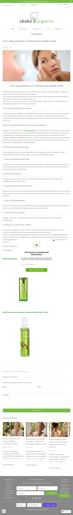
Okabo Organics (33, 509)
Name (5, 387)
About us (58, 29)
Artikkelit (36, 34)
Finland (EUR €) (34, 5)
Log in (60, 4)
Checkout (67, 7)
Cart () (67, 4)
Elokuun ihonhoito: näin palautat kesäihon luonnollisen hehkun (11, 441)
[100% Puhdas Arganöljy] (24, 304)
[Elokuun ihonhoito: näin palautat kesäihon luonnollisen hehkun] (13, 429)
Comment (6, 395)
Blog (49, 29)
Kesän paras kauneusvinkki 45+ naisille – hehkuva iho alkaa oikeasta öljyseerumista (36, 441)
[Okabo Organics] (36, 18)
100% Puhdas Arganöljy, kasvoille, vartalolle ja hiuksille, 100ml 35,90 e (25, 312)
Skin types (23, 29)
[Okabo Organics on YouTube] (36, 498)
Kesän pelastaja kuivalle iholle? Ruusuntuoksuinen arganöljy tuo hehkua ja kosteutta (58, 443)
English (23, 5)
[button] (66, 511)
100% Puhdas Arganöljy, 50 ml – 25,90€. (15, 259)
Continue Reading (8, 465)
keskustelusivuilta (29, 130)
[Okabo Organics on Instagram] (40, 498)
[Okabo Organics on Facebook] (33, 498)
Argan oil (37, 29)
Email (39, 387)
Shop (13, 29)
